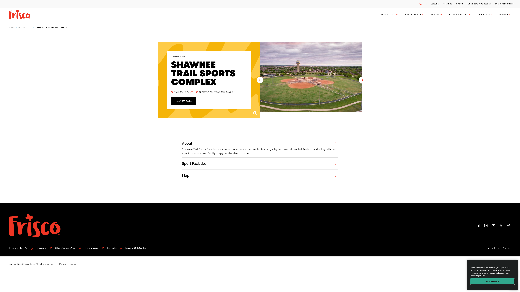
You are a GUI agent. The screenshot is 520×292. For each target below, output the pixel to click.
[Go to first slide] (362, 80)
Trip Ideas (484, 14)
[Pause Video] (255, 113)
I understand (492, 281)
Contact (507, 248)
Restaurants (413, 14)
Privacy (62, 264)
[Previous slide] (260, 80)
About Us (493, 248)
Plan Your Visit (458, 14)
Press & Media (135, 248)
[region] (492, 275)
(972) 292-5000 (181, 91)
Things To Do (18, 248)
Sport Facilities (194, 164)
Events (435, 14)
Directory (74, 264)
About (187, 143)
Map (185, 176)
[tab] (309, 112)
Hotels (503, 14)
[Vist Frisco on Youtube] (493, 225)
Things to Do (387, 14)
